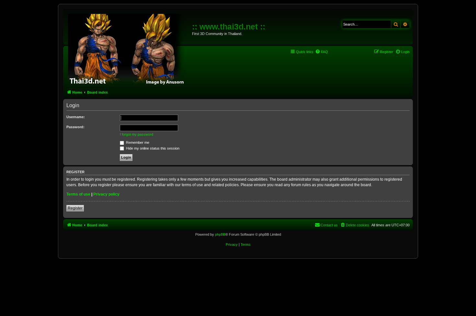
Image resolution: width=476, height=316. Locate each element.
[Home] (128, 48)
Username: (75, 117)
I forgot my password (136, 134)
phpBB (220, 234)
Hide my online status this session (152, 148)
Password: (75, 127)
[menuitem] (321, 52)
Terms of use (78, 194)
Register (75, 208)
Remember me (137, 142)
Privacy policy (106, 194)
